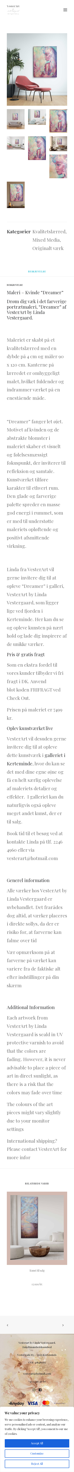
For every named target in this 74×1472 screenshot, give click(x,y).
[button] (65, 10)
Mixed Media (46, 240)
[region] (37, 1439)
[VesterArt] (13, 10)
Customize (37, 1453)
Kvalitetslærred (48, 231)
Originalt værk (48, 248)
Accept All (37, 1443)
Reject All (37, 1464)
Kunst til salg (37, 1270)
